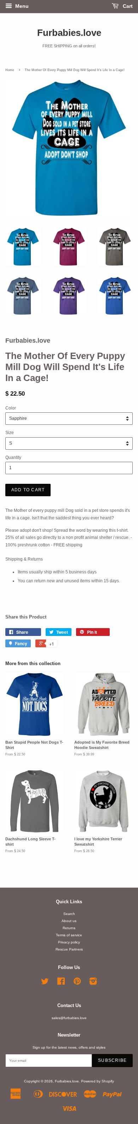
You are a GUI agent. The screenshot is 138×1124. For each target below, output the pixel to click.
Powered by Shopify (97, 1081)
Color (10, 408)
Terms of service (69, 935)
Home (9, 70)
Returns (69, 928)
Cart (127, 6)
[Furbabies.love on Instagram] (93, 983)
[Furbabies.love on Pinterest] (77, 983)
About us (69, 921)
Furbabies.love (69, 32)
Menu (21, 6)
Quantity (13, 457)
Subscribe (112, 1060)
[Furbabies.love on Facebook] (61, 983)
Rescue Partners (69, 949)
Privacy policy (69, 942)
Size (9, 432)
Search (69, 914)
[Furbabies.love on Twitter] (45, 983)
